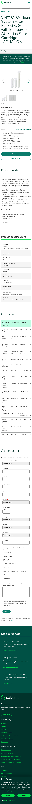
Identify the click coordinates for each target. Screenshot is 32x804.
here (22, 62)
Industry (5, 517)
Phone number (6, 492)
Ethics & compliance (7, 739)
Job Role (5, 524)
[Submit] (29, 7)
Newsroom (4, 742)
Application (6, 532)
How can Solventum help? (10, 461)
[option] (16, 81)
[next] (28, 81)
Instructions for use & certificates (10, 759)
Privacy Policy (8, 791)
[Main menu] (29, 2)
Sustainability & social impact (9, 735)
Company (5, 540)
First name (5, 468)
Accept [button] (8, 795)
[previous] (3, 81)
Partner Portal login (6, 773)
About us (3, 723)
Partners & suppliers (7, 732)
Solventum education (7, 753)
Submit (7, 611)
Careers (3, 726)
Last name (5, 476)
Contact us (4, 770)
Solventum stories (6, 750)
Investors (3, 729)
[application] (16, 79)
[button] (8, 800)
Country (5, 499)
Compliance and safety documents (11, 756)
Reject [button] (24, 795)
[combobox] (16, 7)
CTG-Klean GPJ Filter (7, 12)
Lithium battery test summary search (11, 762)
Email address (6, 484)
